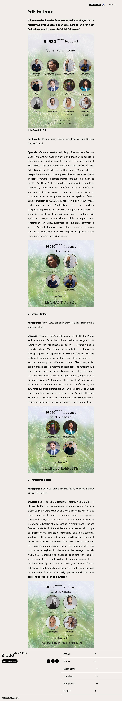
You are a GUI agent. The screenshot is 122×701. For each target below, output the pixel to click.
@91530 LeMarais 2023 (10, 698)
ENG (103, 5)
